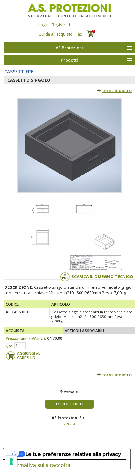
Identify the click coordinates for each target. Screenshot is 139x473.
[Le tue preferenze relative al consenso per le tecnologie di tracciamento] (11, 462)
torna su (72, 391)
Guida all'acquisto (55, 34)
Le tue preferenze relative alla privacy (73, 454)
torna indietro (117, 90)
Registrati (61, 25)
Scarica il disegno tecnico (102, 276)
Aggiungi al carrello (28, 355)
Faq (79, 34)
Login (43, 25)
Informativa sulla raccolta (39, 465)
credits (69, 423)
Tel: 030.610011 (69, 403)
